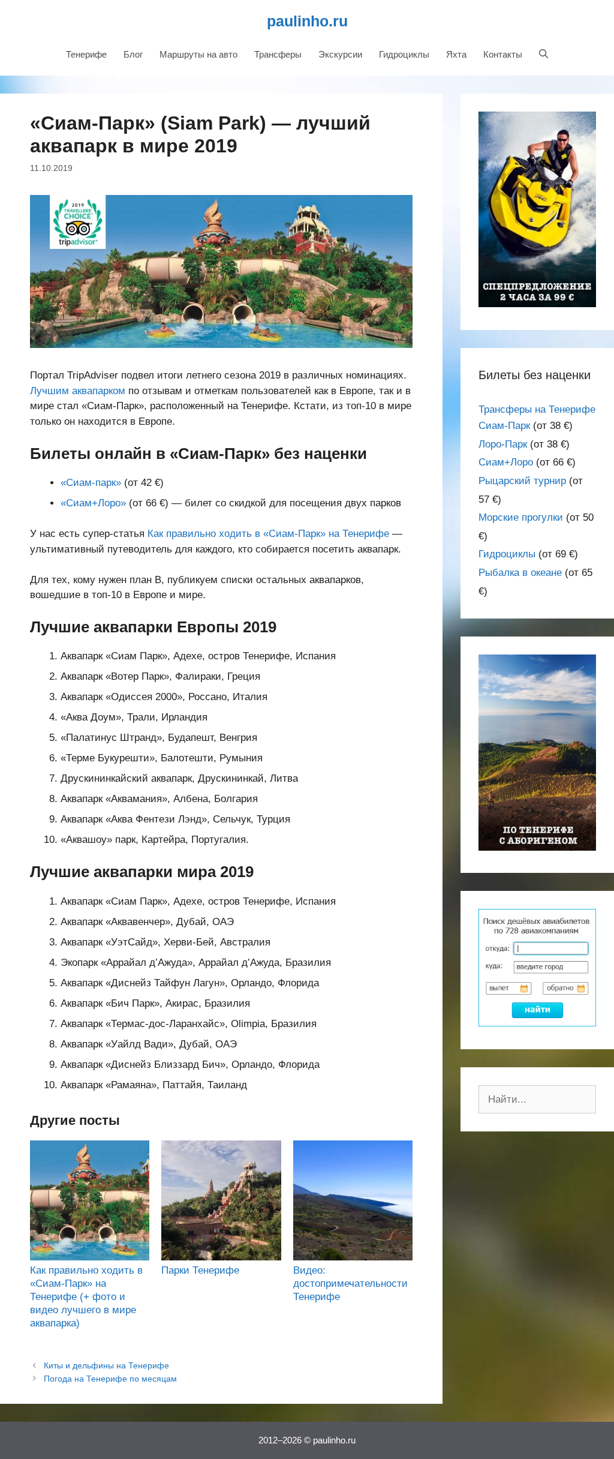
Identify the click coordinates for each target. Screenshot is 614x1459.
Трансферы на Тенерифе (536, 409)
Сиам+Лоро (505, 462)
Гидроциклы (404, 54)
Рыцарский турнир (522, 481)
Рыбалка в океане (520, 572)
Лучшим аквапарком (77, 391)
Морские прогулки (520, 517)
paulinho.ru (307, 21)
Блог (133, 54)
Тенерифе (86, 54)
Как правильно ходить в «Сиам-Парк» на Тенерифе (268, 533)
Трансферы (278, 54)
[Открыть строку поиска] (543, 55)
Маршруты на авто (198, 54)
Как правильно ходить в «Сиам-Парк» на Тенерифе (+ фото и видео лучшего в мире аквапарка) (86, 1297)
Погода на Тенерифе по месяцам (110, 1378)
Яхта (456, 54)
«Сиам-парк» (91, 482)
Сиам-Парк (504, 425)
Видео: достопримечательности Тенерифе (350, 1283)
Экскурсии (340, 54)
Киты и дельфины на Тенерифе (106, 1365)
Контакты (502, 54)
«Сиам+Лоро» (93, 503)
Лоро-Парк (502, 444)
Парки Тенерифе (200, 1270)
